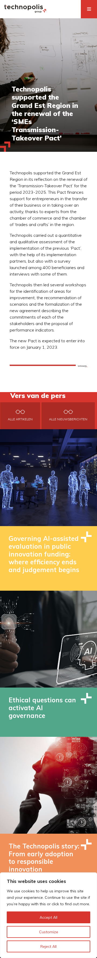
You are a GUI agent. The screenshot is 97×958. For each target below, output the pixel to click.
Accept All (48, 917)
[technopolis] (25, 11)
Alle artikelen (20, 419)
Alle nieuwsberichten (68, 419)
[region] (48, 915)
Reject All (48, 946)
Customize (48, 931)
